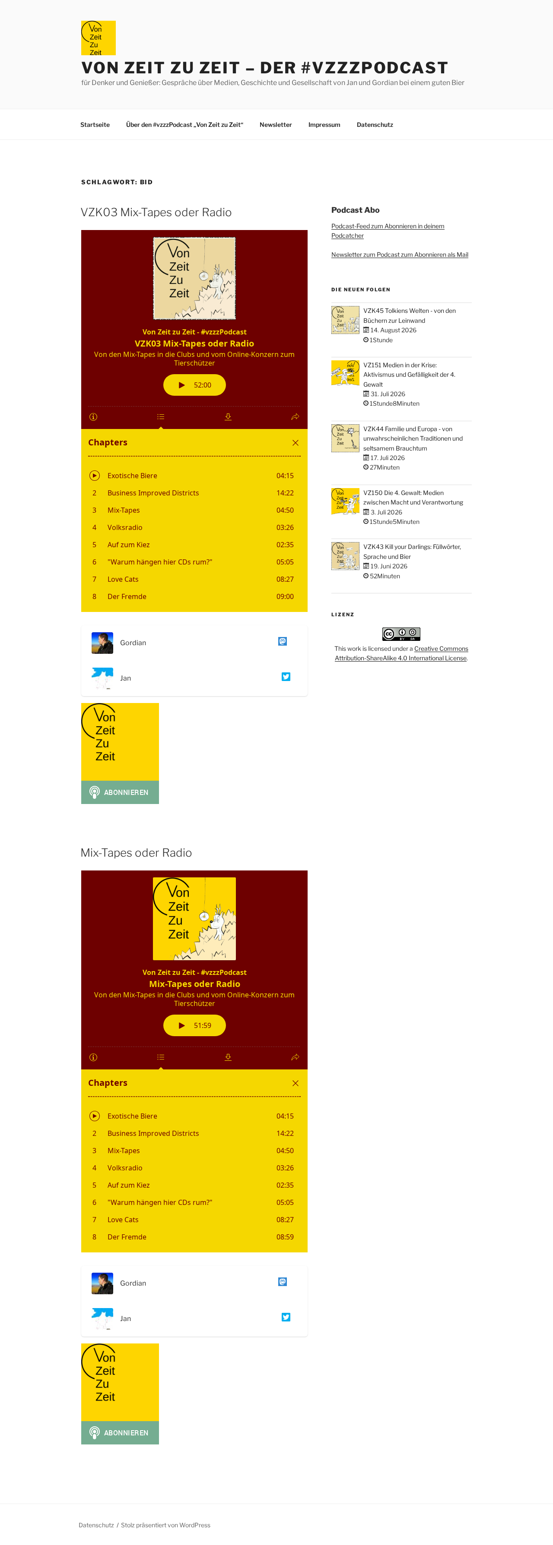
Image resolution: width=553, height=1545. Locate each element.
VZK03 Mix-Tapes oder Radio (156, 212)
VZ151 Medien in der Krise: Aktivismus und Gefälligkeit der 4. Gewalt (409, 374)
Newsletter (276, 124)
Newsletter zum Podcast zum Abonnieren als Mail (399, 254)
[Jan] (284, 678)
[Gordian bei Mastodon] (281, 643)
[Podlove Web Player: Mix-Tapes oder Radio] (194, 1061)
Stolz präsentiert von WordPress (165, 1525)
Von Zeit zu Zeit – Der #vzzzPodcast (265, 67)
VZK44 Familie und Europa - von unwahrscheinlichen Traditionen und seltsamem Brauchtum (413, 438)
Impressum (324, 124)
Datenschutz (375, 124)
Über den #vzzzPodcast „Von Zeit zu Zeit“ (184, 124)
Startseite (95, 124)
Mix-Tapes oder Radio (136, 852)
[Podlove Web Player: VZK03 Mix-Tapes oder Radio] (194, 421)
